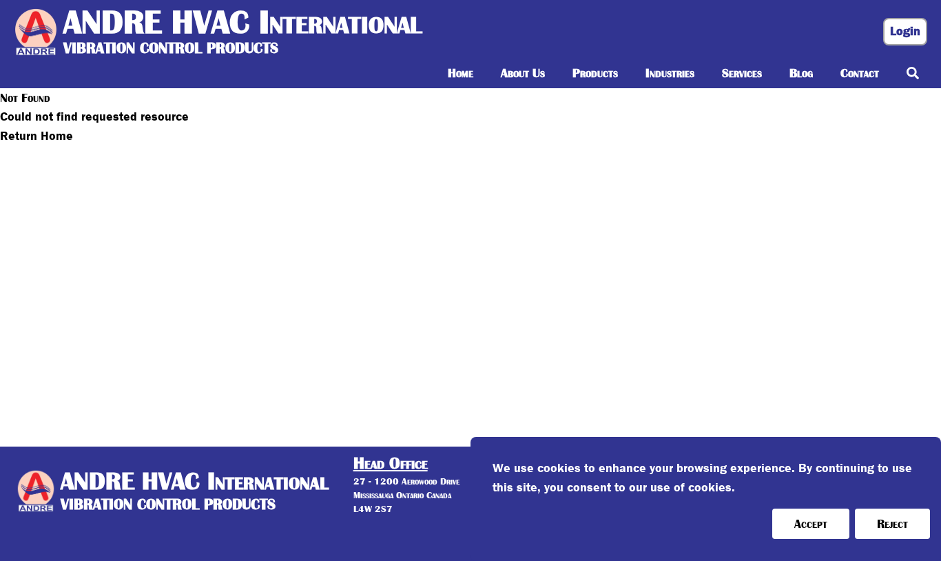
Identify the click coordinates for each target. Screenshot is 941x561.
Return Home (36, 136)
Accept (810, 524)
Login (905, 31)
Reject (892, 524)
